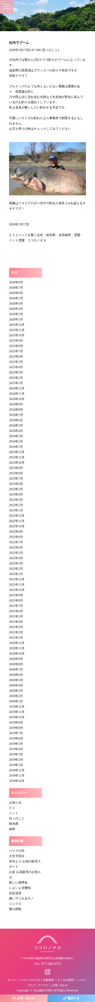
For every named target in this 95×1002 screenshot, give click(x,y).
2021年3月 (16, 627)
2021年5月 (16, 616)
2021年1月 (16, 637)
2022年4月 (16, 558)
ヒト (12, 808)
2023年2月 (16, 505)
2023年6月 (16, 484)
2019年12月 (17, 706)
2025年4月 (16, 367)
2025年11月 (17, 330)
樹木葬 (13, 823)
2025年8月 (16, 346)
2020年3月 (16, 690)
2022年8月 (16, 537)
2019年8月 (16, 728)
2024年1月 (16, 446)
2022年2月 (16, 568)
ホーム (12, 979)
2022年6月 (16, 547)
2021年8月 (16, 600)
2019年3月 (16, 754)
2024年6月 (16, 420)
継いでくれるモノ (21, 898)
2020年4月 (16, 685)
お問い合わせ (60, 985)
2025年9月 (16, 340)
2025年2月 (16, 377)
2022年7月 (16, 542)
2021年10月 (17, 590)
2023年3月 (16, 499)
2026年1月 (16, 319)
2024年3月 (16, 436)
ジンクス (15, 903)
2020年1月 (16, 701)
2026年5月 (16, 298)
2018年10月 (17, 781)
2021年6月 (16, 611)
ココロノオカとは (29, 979)
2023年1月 (16, 510)
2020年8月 (16, 664)
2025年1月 (16, 383)
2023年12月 (17, 452)
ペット (13, 813)
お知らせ (15, 802)
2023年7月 (16, 478)
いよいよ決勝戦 (20, 888)
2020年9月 (16, 659)
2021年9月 (16, 595)
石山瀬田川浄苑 (42, 990)
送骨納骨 (48, 979)
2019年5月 (16, 743)
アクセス (43, 985)
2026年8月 (16, 282)
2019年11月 (17, 712)
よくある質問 (66, 979)
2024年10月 (17, 399)
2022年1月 (16, 574)
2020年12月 (17, 643)
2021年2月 (16, 632)
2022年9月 (16, 531)
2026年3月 (16, 309)
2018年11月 (17, 775)
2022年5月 (16, 552)
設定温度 (15, 893)
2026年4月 (16, 303)
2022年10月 (17, 526)
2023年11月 (17, 457)
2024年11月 (17, 393)
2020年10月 (17, 653)
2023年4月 (16, 494)
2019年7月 (16, 733)
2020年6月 (16, 674)
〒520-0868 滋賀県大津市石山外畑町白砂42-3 (47, 958)
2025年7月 (16, 351)
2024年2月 (16, 441)
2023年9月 (16, 468)
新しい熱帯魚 (18, 882)
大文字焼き (17, 856)
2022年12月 (17, 515)
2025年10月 (17, 335)
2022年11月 (17, 521)
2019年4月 (16, 749)
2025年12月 (17, 324)
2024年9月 (16, 404)
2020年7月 (16, 669)
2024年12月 (17, 388)
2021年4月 (16, 621)
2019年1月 (16, 765)
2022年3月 (16, 563)
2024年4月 (16, 430)
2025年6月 (16, 356)
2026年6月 (16, 293)
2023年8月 (16, 473)
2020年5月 (16, 680)
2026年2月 (16, 314)
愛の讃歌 (15, 909)
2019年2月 (16, 759)
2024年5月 (16, 425)
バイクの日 (17, 850)
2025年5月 (16, 362)
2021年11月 (17, 584)
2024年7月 (16, 415)
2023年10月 (17, 462)
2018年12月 (17, 770)
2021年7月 (16, 606)
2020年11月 (17, 648)
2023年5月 (16, 489)
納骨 (12, 829)
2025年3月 (16, 372)
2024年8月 (16, 409)
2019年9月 (16, 722)
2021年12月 (17, 579)
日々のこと (50, 50)
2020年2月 (16, 696)
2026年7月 (16, 287)
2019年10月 (17, 717)
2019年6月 (16, 738)
